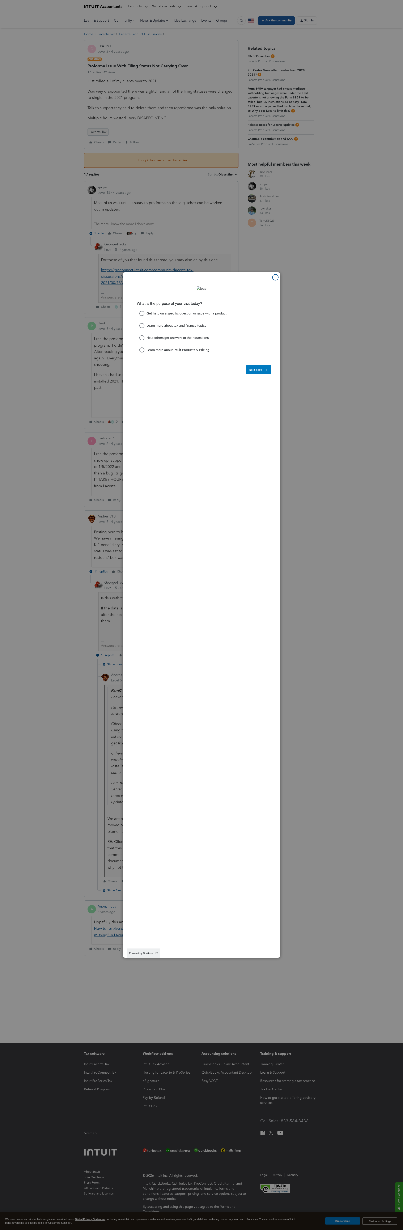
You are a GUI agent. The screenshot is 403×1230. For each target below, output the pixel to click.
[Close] (275, 277)
